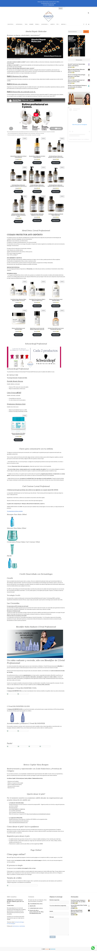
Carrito (52, 24)
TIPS (57, 24)
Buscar (60, 8)
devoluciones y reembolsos (18, 926)
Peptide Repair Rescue (15, 381)
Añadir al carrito (18, 162)
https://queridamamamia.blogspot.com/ (18, 822)
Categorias (19, 24)
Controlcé (52, 949)
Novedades (44, 24)
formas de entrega (19, 922)
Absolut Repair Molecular (36, 31)
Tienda (37, 24)
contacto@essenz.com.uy (36, 908)
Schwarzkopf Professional (36, 344)
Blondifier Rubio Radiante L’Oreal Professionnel (36, 627)
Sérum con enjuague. (17, 84)
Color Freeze (14, 393)
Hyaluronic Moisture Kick (16, 404)
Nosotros (10, 24)
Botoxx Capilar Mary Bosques (36, 764)
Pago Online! (36, 850)
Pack (26, 24)
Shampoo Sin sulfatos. (17, 76)
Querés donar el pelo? (36, 794)
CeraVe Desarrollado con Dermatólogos (36, 574)
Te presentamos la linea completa (15, 511)
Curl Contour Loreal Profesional (36, 486)
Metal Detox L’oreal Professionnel (36, 230)
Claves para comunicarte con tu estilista (36, 449)
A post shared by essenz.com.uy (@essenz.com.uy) (81, 139)
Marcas (63, 24)
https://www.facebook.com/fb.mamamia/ (19, 820)
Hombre (31, 24)
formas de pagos (11, 923)
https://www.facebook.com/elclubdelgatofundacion (38, 814)
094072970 (51, 5)
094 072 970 (32, 906)
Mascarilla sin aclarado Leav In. (21, 92)
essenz (47, 949)
